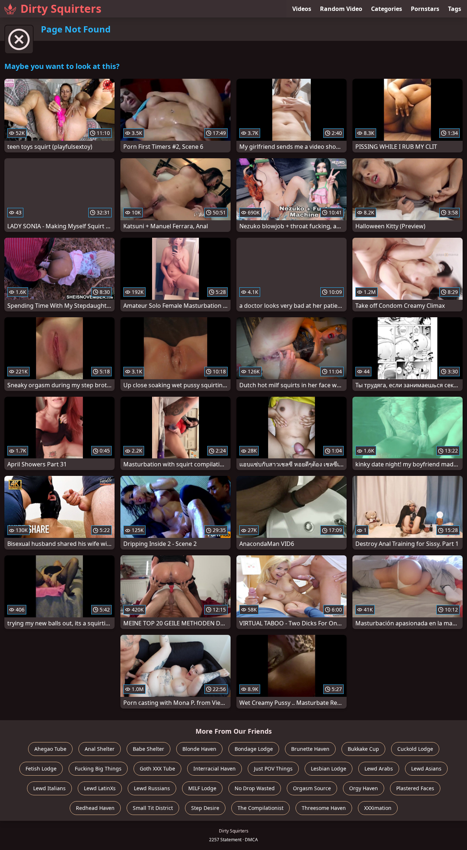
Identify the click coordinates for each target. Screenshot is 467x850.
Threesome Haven (324, 807)
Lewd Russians (152, 788)
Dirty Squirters (60, 8)
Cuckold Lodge (415, 748)
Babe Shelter (148, 748)
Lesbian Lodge (328, 768)
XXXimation (377, 807)
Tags (454, 9)
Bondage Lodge (254, 748)
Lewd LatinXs (100, 788)
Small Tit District (153, 807)
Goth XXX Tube (157, 768)
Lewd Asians (426, 768)
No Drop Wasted (255, 788)
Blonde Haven (199, 748)
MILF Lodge (202, 788)
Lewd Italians (49, 788)
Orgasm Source (312, 788)
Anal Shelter (100, 748)
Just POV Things (273, 768)
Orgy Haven (363, 788)
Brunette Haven (310, 748)
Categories (386, 9)
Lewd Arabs (378, 768)
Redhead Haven (95, 807)
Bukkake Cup (363, 748)
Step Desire (205, 807)
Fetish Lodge (41, 768)
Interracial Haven (214, 768)
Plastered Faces (415, 788)
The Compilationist (260, 807)
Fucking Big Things (98, 768)
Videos (301, 9)
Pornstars (425, 9)
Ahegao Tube (50, 748)
